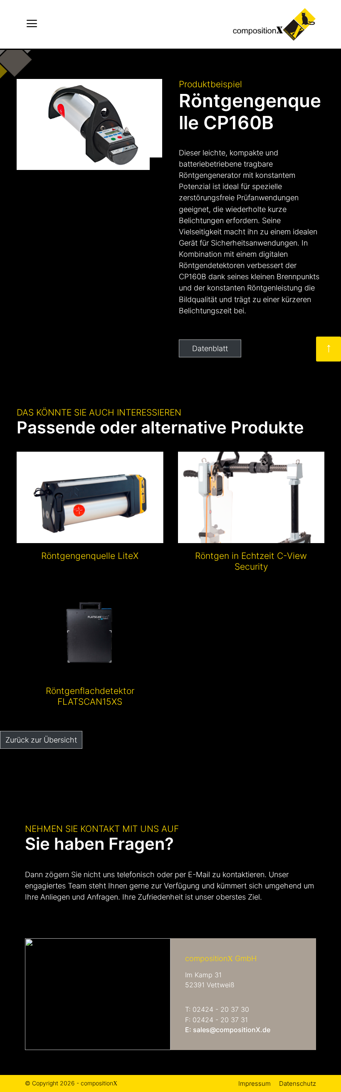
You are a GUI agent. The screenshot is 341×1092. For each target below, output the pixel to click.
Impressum (254, 1083)
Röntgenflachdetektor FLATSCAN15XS (90, 696)
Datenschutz (297, 1083)
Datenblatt (210, 348)
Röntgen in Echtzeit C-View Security (251, 561)
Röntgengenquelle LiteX (89, 556)
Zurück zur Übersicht (41, 739)
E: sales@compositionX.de (227, 1030)
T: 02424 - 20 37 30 (217, 1009)
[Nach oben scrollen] (328, 349)
